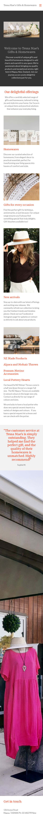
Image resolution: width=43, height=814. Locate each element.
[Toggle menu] (40, 5)
